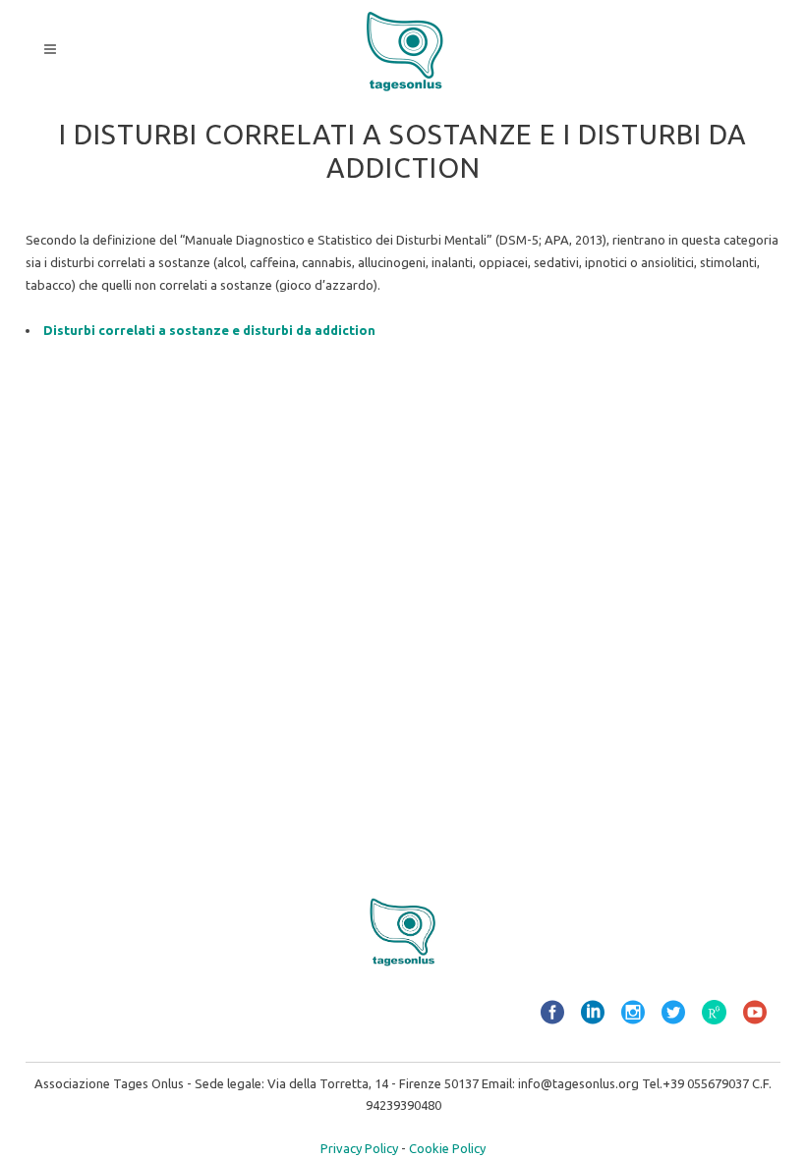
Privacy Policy (359, 1148)
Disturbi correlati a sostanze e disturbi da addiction (209, 330)
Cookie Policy (447, 1148)
